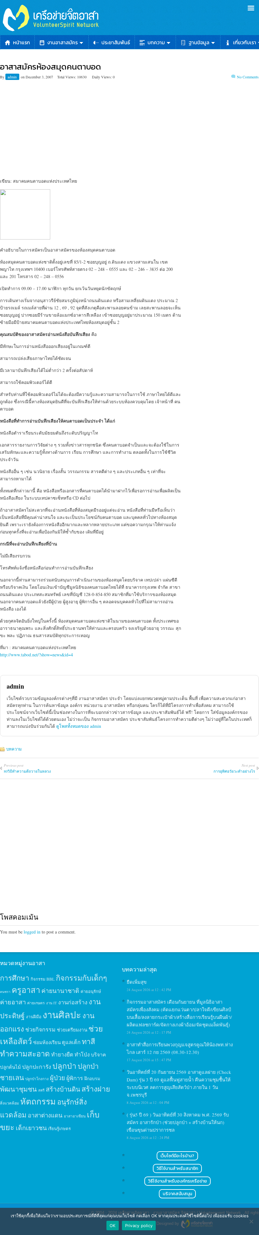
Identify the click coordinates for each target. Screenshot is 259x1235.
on (23, 76)
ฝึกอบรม (92, 1078)
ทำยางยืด (62, 1054)
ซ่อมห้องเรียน (47, 1042)
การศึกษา (14, 978)
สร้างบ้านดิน (63, 1089)
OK (113, 1225)
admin (13, 76)
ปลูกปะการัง (36, 1066)
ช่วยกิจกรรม (40, 1029)
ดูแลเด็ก (71, 1042)
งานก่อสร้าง (72, 1002)
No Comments (248, 76)
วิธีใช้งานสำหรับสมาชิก (177, 1168)
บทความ (156, 42)
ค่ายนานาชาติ (60, 990)
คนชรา (5, 991)
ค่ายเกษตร (36, 1002)
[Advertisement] (129, 123)
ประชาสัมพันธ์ (115, 42)
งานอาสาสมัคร (62, 42)
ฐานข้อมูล (199, 42)
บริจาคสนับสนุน (177, 1193)
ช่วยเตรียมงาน (72, 1029)
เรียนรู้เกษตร (59, 1128)
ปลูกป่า (64, 1066)
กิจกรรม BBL (43, 979)
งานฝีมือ (33, 1016)
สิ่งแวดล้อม (9, 1102)
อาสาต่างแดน (45, 1115)
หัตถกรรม (38, 1101)
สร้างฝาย (95, 1088)
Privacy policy (139, 1225)
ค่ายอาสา (13, 1002)
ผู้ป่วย (57, 1078)
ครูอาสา (26, 989)
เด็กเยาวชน (31, 1127)
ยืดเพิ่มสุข (137, 982)
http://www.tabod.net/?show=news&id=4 (36, 655)
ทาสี (88, 1041)
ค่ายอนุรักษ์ (91, 991)
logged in (32, 932)
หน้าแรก (21, 42)
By (2, 76)
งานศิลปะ (62, 1014)
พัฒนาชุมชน (18, 1089)
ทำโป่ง (82, 1054)
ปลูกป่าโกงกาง (37, 1078)
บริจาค (98, 1054)
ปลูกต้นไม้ (10, 1067)
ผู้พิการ (74, 1078)
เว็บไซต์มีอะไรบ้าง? (177, 1156)
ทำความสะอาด (25, 1054)
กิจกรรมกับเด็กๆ (81, 978)
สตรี (41, 1090)
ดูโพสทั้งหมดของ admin (78, 726)
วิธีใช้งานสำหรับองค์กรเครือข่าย (177, 1181)
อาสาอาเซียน (75, 1116)
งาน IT (51, 1003)
